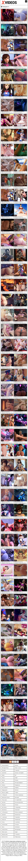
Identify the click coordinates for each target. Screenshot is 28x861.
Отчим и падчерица (19, 795)
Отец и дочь (4, 799)
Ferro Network (5, 787)
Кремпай (4, 814)
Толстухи (17, 824)
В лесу (3, 822)
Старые (16, 792)
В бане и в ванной (18, 812)
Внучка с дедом (5, 792)
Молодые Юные (5, 767)
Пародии (4, 770)
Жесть (3, 827)
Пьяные (16, 780)
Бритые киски (5, 836)
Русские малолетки (19, 802)
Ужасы (3, 777)
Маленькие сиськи (6, 797)
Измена (3, 785)
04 (17, 761)
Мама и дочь (4, 832)
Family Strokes (4, 829)
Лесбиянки (17, 827)
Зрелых (16, 765)
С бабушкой (4, 795)
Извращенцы (17, 836)
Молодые (17, 797)
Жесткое (16, 790)
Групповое (4, 772)
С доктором (4, 817)
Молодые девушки (19, 782)
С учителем (17, 822)
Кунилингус (4, 809)
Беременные (17, 814)
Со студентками (18, 799)
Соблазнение (5, 812)
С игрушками (17, 807)
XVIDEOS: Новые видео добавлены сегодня (15, 841)
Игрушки (4, 804)
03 (15, 761)
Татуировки (17, 817)
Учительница (4, 824)
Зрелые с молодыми (19, 772)
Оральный (17, 809)
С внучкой (17, 770)
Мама (3, 782)
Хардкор (17, 787)
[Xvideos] (9, 2)
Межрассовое (5, 834)
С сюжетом (17, 834)
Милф (3, 775)
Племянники (17, 819)
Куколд (3, 780)
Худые (16, 832)
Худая (16, 777)
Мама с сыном (18, 767)
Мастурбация (17, 829)
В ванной (4, 819)
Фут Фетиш (4, 807)
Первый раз (17, 785)
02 (12, 761)
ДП (15, 775)
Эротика (3, 802)
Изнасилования (5, 765)
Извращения (4, 790)
